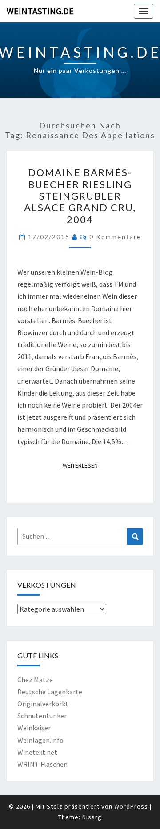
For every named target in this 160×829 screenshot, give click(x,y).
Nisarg (92, 817)
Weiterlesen (83, 465)
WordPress (131, 806)
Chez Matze (35, 679)
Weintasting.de (40, 10)
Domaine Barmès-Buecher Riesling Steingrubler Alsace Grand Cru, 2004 (80, 195)
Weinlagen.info (40, 740)
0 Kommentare (115, 236)
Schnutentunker (42, 715)
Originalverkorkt (42, 703)
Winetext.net (37, 752)
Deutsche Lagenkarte (49, 691)
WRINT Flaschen (42, 764)
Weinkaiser (34, 727)
